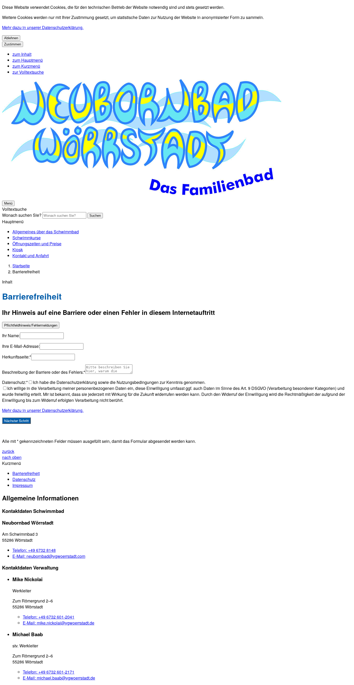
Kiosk (17, 250)
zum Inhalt (21, 54)
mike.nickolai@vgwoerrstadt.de (58, 623)
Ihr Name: (11, 335)
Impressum (22, 485)
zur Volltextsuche (28, 72)
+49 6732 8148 (34, 550)
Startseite (21, 266)
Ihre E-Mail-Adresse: (21, 346)
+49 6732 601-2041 (48, 617)
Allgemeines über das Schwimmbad (45, 232)
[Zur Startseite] (157, 197)
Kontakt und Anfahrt (30, 256)
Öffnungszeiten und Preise (36, 244)
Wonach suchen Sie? (21, 215)
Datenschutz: (15, 382)
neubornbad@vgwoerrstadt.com (48, 556)
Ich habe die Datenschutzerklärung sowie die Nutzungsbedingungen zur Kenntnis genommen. (119, 382)
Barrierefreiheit (26, 272)
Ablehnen (11, 38)
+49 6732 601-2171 (48, 672)
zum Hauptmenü (27, 60)
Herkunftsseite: (16, 357)
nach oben (12, 457)
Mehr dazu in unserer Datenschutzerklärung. (42, 27)
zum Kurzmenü (26, 66)
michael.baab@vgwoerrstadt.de (59, 678)
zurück (8, 451)
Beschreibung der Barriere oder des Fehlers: (43, 372)
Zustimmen (12, 44)
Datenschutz (24, 479)
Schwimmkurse (26, 238)
